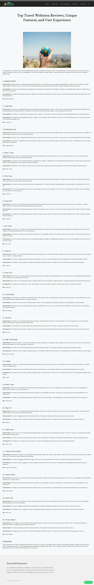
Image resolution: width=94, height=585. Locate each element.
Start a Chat (89, 582)
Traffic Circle (8, 444)
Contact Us (83, 4)
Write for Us (75, 4)
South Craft (8, 512)
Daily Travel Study (9, 354)
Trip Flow (7, 332)
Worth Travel (8, 400)
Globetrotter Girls (9, 145)
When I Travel (8, 169)
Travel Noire (8, 122)
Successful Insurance (17, 563)
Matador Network (9, 99)
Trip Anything (8, 310)
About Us (47, 4)
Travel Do (7, 265)
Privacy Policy (55, 4)
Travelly (7, 377)
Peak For (7, 422)
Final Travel (8, 194)
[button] (88, 4)
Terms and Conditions (65, 4)
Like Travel (8, 244)
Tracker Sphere (9, 534)
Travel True (8, 287)
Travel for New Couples (11, 467)
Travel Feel (8, 219)
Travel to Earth (8, 491)
